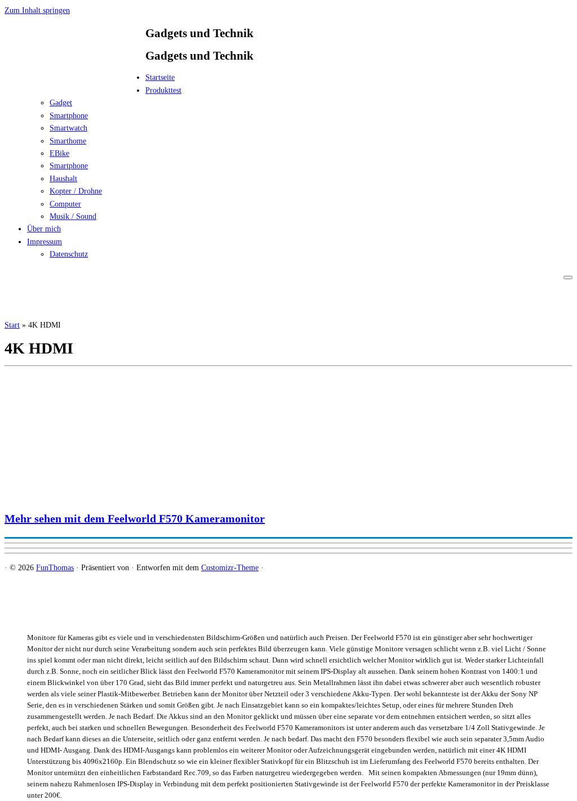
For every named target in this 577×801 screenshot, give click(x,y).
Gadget (61, 103)
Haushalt (63, 178)
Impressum (44, 242)
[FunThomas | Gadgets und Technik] (75, 81)
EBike (59, 153)
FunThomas (55, 567)
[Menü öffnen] (567, 277)
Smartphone (69, 115)
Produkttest (163, 90)
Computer (65, 204)
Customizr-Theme (230, 567)
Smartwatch (68, 128)
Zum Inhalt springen (37, 10)
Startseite (160, 77)
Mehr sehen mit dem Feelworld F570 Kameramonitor (135, 518)
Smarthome (68, 141)
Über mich (44, 229)
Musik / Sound (73, 216)
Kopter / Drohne (76, 191)
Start (12, 325)
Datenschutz (69, 254)
